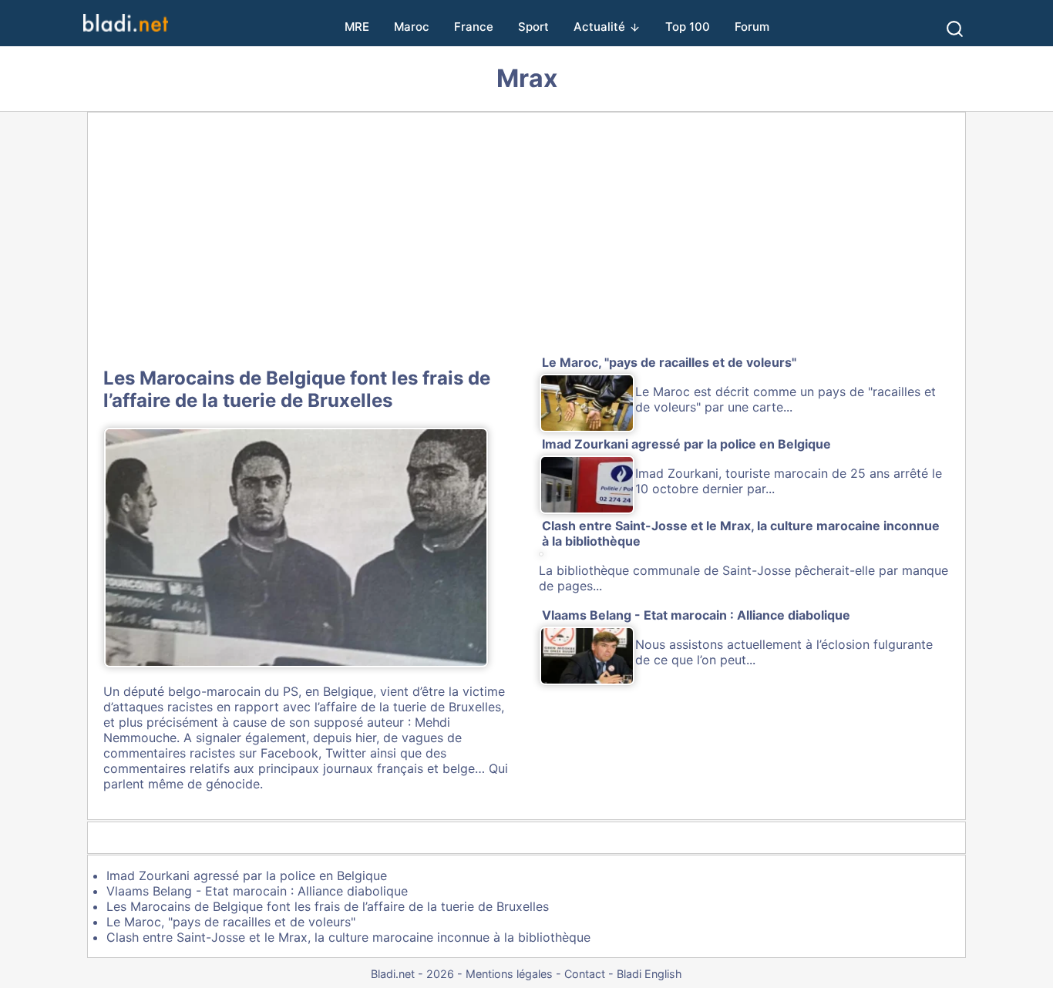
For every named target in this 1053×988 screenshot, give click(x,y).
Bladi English (649, 973)
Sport (533, 26)
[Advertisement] (526, 236)
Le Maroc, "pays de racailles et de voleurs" (230, 921)
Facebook (289, 753)
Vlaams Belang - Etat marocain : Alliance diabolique (257, 891)
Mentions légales (509, 973)
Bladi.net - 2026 (412, 973)
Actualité (599, 26)
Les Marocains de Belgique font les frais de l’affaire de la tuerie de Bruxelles (296, 389)
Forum (752, 26)
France (473, 26)
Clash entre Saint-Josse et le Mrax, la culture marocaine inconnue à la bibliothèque (348, 937)
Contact (584, 973)
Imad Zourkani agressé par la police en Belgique (246, 875)
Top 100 (687, 26)
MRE (357, 26)
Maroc (411, 26)
